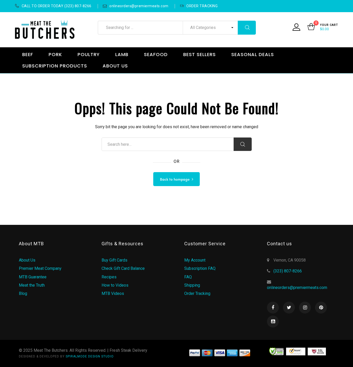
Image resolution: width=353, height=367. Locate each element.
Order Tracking (197, 293)
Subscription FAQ (200, 268)
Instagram (305, 308)
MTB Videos (113, 293)
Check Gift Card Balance (123, 268)
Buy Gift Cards (114, 260)
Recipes (109, 276)
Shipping (192, 285)
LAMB (121, 54)
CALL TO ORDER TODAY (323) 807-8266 (56, 6)
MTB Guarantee (33, 276)
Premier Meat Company (40, 268)
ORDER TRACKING (202, 6)
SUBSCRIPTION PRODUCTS (54, 66)
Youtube (273, 321)
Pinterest (321, 308)
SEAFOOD (156, 54)
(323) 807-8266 (287, 271)
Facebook (273, 308)
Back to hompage (175, 179)
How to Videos (115, 285)
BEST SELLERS (199, 54)
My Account (194, 260)
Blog (23, 293)
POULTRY (89, 54)
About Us (27, 260)
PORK (55, 54)
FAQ (188, 276)
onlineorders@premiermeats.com (138, 6)
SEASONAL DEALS (252, 54)
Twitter (289, 308)
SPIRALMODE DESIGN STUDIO (90, 356)
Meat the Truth (32, 285)
